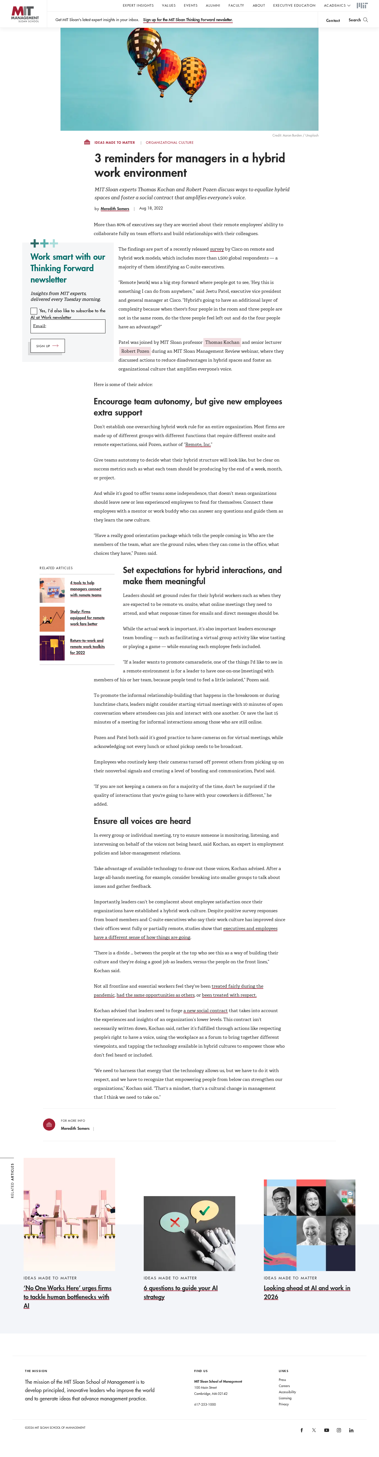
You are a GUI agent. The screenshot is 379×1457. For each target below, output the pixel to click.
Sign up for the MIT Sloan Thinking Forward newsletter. (188, 19)
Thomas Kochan (222, 342)
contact (333, 20)
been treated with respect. (229, 995)
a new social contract (205, 1010)
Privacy (284, 1404)
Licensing (285, 1398)
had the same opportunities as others (155, 995)
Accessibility (287, 1392)
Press (282, 1379)
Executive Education (294, 5)
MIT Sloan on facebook (302, 1432)
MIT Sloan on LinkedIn (351, 1432)
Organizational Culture (170, 143)
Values (169, 5)
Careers (284, 1385)
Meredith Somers (115, 208)
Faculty (236, 5)
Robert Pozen (135, 351)
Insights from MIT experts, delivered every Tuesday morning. (66, 296)
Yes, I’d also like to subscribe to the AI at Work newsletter (68, 314)
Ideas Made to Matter (115, 143)
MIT (362, 6)
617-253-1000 (205, 1404)
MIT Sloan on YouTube (325, 1433)
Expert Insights (138, 5)
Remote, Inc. (198, 444)
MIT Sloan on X (314, 1432)
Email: (39, 326)
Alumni (213, 5)
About (259, 5)
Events (191, 5)
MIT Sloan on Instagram (338, 1432)
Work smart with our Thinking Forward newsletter (68, 268)
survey (217, 249)
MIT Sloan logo (14, 27)
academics (335, 5)
